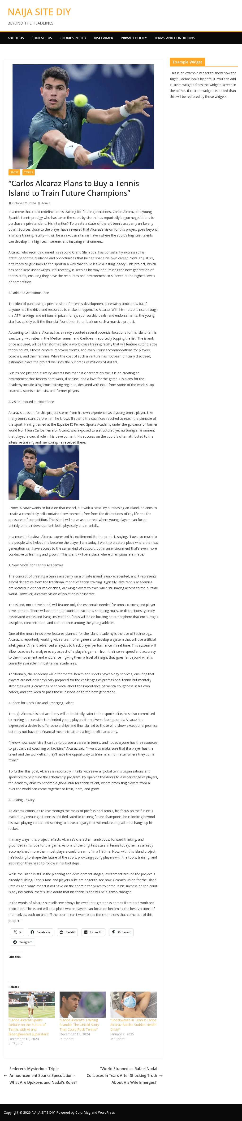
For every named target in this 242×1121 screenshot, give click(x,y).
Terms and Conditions (174, 38)
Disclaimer (103, 38)
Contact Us (41, 38)
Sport (14, 172)
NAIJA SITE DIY (39, 11)
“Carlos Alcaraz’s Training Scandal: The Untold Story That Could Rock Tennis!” (79, 1025)
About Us (16, 38)
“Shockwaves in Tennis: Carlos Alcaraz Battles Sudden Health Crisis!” (133, 1025)
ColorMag (83, 1112)
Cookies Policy (73, 38)
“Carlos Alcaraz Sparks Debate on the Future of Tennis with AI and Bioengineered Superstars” (29, 1027)
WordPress (106, 1112)
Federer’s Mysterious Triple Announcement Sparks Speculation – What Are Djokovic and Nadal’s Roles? (43, 1075)
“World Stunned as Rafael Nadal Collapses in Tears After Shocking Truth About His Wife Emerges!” (122, 1075)
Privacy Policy (134, 38)
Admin (45, 203)
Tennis (28, 172)
